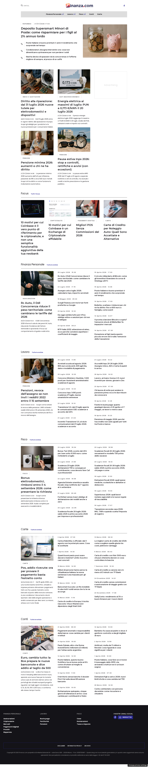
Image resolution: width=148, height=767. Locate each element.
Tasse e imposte (83, 724)
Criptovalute (56, 221)
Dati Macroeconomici (70, 97)
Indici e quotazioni (31, 97)
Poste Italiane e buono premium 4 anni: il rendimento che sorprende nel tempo (51, 44)
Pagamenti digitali (86, 221)
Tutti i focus (35, 194)
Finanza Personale (53, 14)
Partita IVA (44, 721)
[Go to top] (127, 760)
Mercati (6, 724)
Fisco (81, 14)
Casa (79, 719)
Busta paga (45, 719)
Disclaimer (61, 746)
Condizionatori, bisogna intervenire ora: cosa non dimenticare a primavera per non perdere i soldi (48, 51)
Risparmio (27, 24)
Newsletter (127, 717)
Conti (91, 14)
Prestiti (6, 729)
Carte (99, 14)
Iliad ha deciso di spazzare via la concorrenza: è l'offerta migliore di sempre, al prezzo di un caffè (51, 58)
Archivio (87, 746)
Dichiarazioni (82, 721)
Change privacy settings (137, 765)
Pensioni (26, 158)
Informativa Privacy (74, 746)
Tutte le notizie (52, 265)
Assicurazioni (29, 298)
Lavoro (70, 14)
